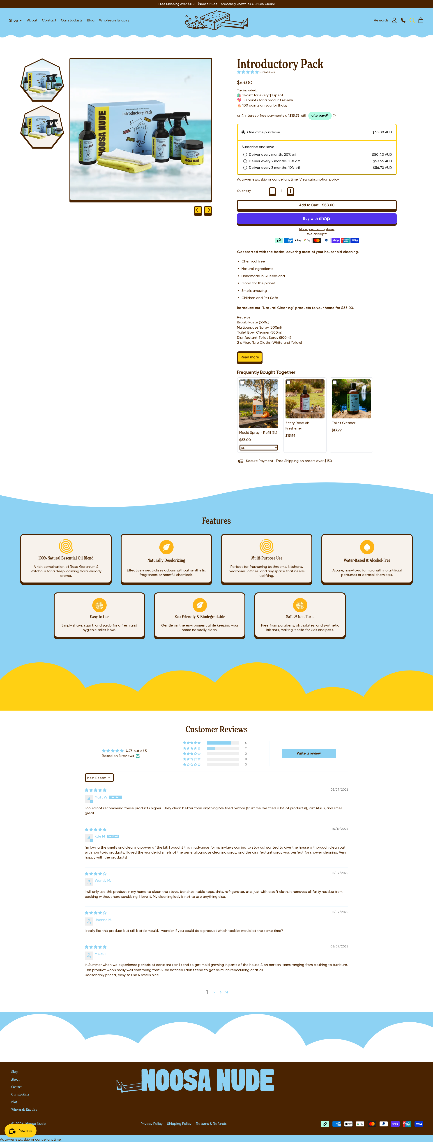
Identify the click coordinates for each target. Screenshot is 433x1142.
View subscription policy (319, 179)
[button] (412, 20)
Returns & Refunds (211, 1123)
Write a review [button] (309, 753)
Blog (90, 20)
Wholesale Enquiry (114, 20)
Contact (49, 20)
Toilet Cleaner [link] (343, 423)
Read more (250, 357)
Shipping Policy (179, 1123)
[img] (95, 790)
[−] (272, 191)
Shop (14, 1071)
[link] (258, 403)
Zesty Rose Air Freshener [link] (297, 425)
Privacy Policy (152, 1123)
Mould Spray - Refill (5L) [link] (258, 432)
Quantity (244, 191)
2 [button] (214, 992)
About (32, 20)
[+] (290, 191)
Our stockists (72, 20)
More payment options (316, 229)
